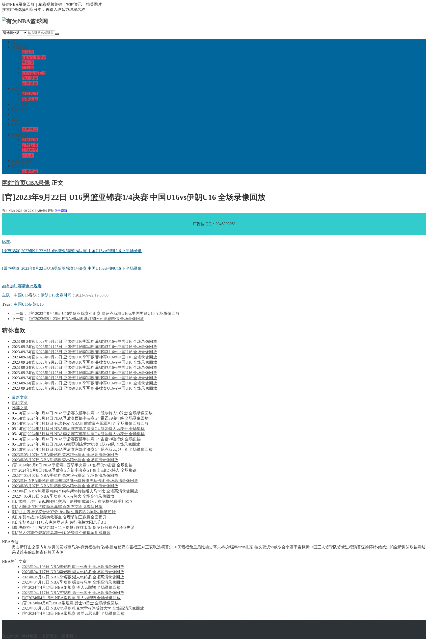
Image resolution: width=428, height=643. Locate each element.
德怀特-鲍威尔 (377, 547)
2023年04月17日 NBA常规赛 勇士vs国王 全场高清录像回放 (73, 592)
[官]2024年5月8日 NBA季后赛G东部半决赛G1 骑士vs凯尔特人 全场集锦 (74, 470)
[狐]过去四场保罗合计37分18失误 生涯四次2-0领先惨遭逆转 (64, 512)
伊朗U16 (48, 295)
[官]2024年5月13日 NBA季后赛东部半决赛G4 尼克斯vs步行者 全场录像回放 (87, 449)
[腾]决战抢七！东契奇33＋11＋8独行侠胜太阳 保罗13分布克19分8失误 (73, 527)
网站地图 (30, 636)
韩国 (51, 552)
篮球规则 (30, 140)
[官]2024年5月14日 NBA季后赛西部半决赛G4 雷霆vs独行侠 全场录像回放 (85, 418)
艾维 (20, 552)
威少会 (280, 547)
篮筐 (341, 547)
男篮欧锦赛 (412, 547)
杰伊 (59, 552)
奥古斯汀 (20, 547)
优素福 (183, 547)
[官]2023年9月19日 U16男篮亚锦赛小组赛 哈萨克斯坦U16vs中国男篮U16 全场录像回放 (104, 313)
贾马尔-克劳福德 (81, 547)
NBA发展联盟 (34, 73)
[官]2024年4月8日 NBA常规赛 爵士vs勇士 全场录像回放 (70, 603)
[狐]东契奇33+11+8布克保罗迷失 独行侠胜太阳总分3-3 (59, 522)
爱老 (63, 547)
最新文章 (20, 397)
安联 (153, 547)
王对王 (143, 547)
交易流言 (30, 171)
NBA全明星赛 (34, 57)
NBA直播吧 (22, 161)
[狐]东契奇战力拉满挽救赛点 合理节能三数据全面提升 (59, 517)
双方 (125, 547)
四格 (36, 552)
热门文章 (20, 403)
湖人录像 (30, 78)
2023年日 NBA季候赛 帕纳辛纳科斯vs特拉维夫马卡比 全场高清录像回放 (75, 481)
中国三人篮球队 (323, 547)
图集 (16, 119)
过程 (349, 547)
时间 (67, 295)
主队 (6, 295)
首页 (16, 42)
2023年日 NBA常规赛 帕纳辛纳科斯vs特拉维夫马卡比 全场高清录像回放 (75, 491)
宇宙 (297, 547)
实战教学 (30, 150)
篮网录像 (30, 83)
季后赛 (28, 62)
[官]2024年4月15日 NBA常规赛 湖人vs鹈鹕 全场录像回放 (71, 598)
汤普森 (359, 547)
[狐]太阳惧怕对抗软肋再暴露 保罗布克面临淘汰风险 (57, 507)
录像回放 (20, 47)
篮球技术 (30, 145)
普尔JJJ (171, 547)
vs (272, 547)
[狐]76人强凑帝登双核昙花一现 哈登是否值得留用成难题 (61, 533)
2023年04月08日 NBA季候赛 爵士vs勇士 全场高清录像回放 (73, 566)
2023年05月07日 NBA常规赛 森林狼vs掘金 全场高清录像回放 (65, 460)
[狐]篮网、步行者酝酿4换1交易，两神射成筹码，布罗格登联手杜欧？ (72, 501)
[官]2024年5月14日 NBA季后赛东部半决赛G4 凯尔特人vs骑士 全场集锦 (83, 429)
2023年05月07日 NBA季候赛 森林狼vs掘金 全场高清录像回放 (65, 455)
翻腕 (305, 547)
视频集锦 (20, 88)
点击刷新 (60, 211)
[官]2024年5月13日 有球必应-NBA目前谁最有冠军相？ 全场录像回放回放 (84, 423)
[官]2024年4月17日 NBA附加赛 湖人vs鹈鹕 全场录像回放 (71, 587)
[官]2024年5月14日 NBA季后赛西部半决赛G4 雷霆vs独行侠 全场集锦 (81, 439)
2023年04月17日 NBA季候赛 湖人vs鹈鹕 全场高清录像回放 (73, 572)
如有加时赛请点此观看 (22, 286)
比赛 (6, 242)
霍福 (133, 547)
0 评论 (49, 211)
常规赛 (28, 52)
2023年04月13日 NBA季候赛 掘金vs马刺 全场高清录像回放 (73, 582)
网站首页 (14, 183)
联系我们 (69, 636)
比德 (205, 547)
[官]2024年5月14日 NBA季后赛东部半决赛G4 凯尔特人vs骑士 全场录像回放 (87, 413)
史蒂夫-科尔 (219, 547)
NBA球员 (20, 124)
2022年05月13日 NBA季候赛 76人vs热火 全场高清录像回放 (63, 496)
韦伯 (28, 552)
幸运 (290, 547)
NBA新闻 (20, 166)
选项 (161, 547)
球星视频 (30, 94)
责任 (44, 552)
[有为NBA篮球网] (25, 21)
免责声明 (10, 636)
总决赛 (28, 68)
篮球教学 (20, 135)
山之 (32, 547)
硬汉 (266, 547)
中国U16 (21, 295)
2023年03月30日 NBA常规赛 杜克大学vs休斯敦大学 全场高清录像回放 (83, 608)
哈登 (117, 547)
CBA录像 (20, 104)
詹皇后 (195, 547)
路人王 (28, 155)
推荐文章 (20, 408)
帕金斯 (396, 547)
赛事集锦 (30, 99)
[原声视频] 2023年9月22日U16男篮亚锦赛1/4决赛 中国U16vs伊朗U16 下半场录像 (72, 268)
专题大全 (49, 636)
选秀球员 (30, 129)
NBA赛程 (20, 109)
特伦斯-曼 (104, 547)
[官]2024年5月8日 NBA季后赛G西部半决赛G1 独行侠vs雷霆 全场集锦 (72, 465)
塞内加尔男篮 (47, 547)
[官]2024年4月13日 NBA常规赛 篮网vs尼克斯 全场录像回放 (73, 613)
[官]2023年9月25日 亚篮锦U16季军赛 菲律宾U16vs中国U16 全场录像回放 (93, 341)
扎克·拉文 (253, 547)
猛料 (234, 547)
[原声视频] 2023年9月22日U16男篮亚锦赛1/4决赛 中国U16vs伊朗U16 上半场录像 (72, 251)
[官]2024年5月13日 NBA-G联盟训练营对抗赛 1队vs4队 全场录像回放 (80, 444)
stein (241, 547)
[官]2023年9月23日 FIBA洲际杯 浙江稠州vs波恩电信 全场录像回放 (86, 319)
